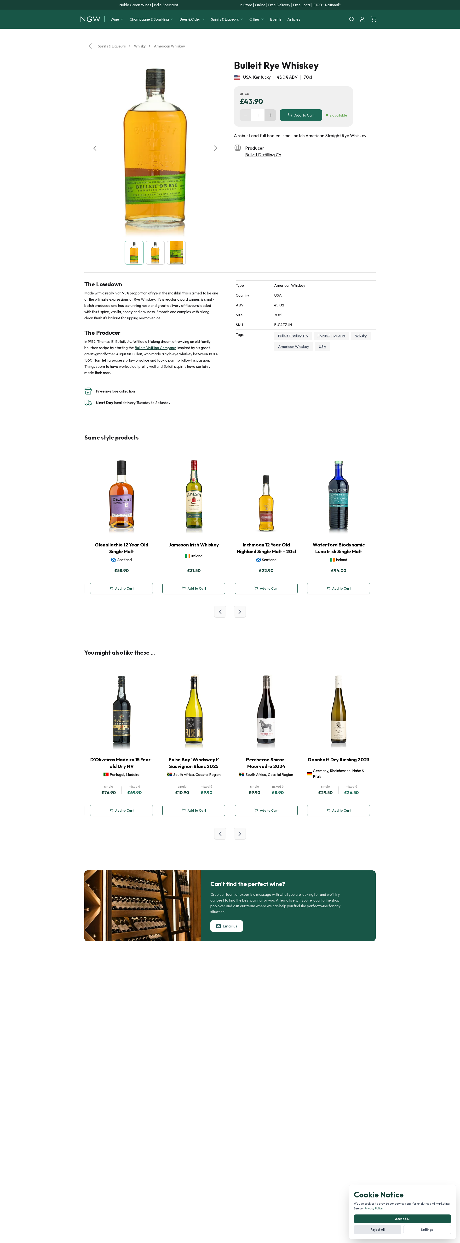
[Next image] (215, 148)
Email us (230, 926)
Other (254, 19)
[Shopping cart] (374, 19)
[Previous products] (220, 612)
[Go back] (90, 46)
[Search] (351, 19)
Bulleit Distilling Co (263, 155)
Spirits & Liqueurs (225, 19)
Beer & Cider (189, 19)
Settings (427, 1229)
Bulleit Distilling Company (155, 347)
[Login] (362, 19)
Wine (114, 19)
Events (276, 19)
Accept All (402, 1219)
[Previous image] (95, 148)
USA (278, 295)
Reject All (378, 1229)
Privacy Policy (373, 1208)
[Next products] (240, 612)
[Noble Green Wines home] (90, 19)
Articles (293, 19)
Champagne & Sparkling (149, 19)
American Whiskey (169, 46)
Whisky (140, 46)
